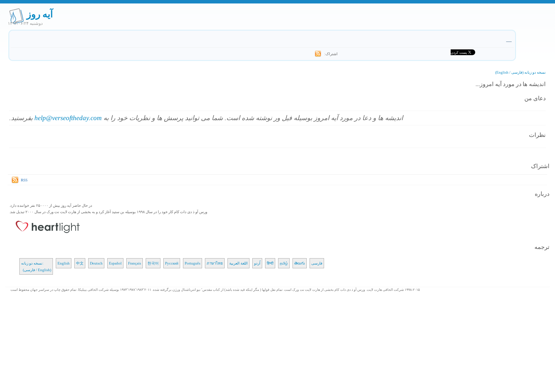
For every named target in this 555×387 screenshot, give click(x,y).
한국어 (153, 263)
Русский (171, 263)
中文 (80, 263)
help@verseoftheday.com (68, 117)
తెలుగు (299, 263)
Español (115, 263)
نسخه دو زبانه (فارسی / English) (520, 72)
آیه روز (40, 13)
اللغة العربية (238, 263)
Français (134, 263)
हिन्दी (270, 263)
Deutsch (96, 263)
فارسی (316, 263)
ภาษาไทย (215, 263)
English (64, 263)
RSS (24, 180)
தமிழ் (284, 263)
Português (192, 263)
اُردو (257, 263)
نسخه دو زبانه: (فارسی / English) (36, 266)
